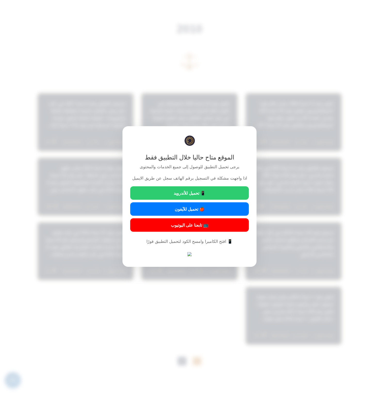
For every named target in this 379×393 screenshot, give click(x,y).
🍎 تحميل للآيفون (189, 209)
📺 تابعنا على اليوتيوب (189, 225)
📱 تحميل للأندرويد (189, 193)
